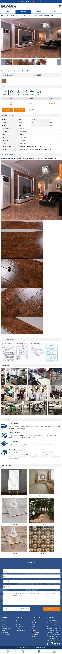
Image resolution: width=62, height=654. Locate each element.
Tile (35, 630)
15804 (38, 75)
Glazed (11, 102)
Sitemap (18, 628)
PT (36, 1)
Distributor (19, 622)
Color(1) (5, 75)
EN (22, 1)
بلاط (35, 636)
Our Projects (4, 626)
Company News (4, 630)
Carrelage (36, 632)
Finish (11, 98)
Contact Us (3, 622)
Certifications (19, 626)
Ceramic (31, 103)
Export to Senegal (20, 630)
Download (18, 620)
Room (5, 86)
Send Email (19, 110)
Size (50, 98)
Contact (54, 11)
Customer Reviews (5, 634)
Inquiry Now (7, 110)
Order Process (19, 624)
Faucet (33, 628)
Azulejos (36, 634)
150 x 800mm (51, 103)
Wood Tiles (34, 624)
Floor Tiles (34, 622)
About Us (3, 620)
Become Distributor (5, 628)
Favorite (38, 11)
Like (30, 110)
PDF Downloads (4, 632)
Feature (31, 98)
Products (23, 11)
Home (8, 11)
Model (33, 75)
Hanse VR (3, 624)
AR (42, 1)
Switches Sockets (36, 626)
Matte (11, 104)
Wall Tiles (34, 620)
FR (29, 1)
